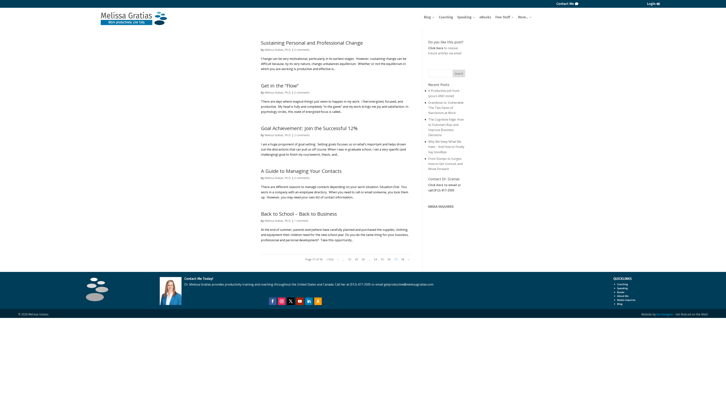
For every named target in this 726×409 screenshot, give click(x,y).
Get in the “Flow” (280, 85)
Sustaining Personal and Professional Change (312, 42)
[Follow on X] (291, 301)
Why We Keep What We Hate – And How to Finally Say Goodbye (446, 147)
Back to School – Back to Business (299, 213)
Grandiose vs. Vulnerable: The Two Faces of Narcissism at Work (446, 108)
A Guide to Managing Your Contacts (301, 171)
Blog (427, 17)
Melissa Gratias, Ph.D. (277, 50)
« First (330, 259)
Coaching (446, 17)
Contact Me (565, 4)
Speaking (464, 17)
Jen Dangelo (664, 314)
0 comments (302, 50)
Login (651, 4)
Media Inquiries (626, 300)
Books (620, 292)
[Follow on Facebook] (272, 301)
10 (349, 259)
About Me (622, 296)
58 (402, 259)
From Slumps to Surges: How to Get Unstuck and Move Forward (445, 164)
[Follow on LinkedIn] (309, 301)
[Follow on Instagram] (281, 301)
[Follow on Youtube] (300, 301)
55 (382, 259)
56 (389, 259)
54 (375, 259)
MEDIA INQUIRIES (441, 206)
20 (356, 259)
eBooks (485, 17)
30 (363, 259)
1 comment (301, 220)
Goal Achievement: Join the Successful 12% (309, 128)
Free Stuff (502, 17)
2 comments (302, 135)
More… (523, 17)
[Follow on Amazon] (318, 301)
